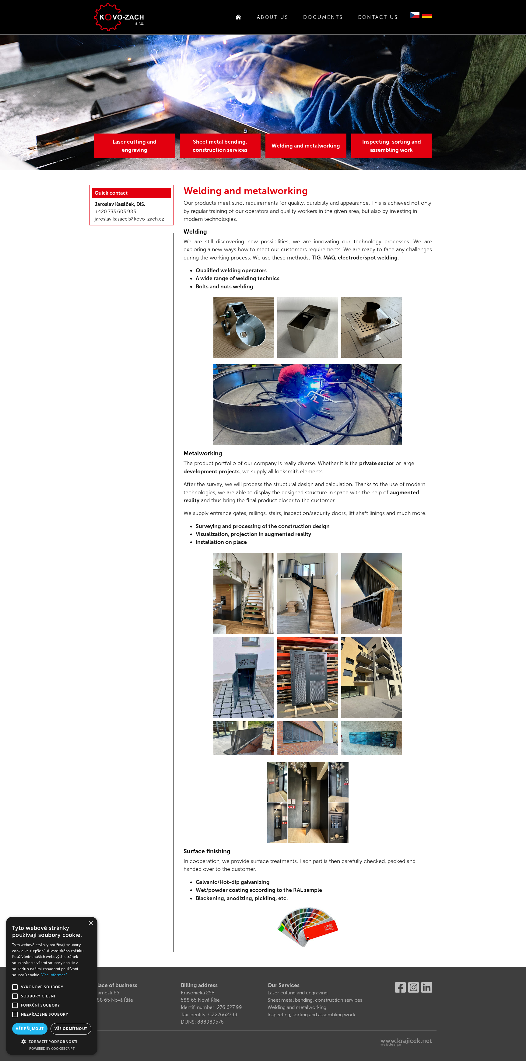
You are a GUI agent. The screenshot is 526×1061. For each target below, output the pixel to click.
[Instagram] (413, 987)
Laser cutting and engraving (134, 145)
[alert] (51, 986)
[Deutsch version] (427, 15)
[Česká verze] (414, 15)
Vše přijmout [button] (30, 1028)
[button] (51, 1041)
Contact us (378, 17)
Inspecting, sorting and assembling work (391, 145)
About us (273, 17)
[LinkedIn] (426, 987)
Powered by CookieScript (52, 1048)
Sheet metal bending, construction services (220, 145)
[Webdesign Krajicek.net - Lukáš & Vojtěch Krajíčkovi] (406, 1042)
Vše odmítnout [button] (70, 1028)
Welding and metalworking (306, 145)
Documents (323, 17)
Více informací (54, 974)
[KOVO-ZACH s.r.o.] (119, 17)
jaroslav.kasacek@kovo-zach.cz (129, 219)
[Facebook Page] (400, 987)
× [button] (90, 923)
